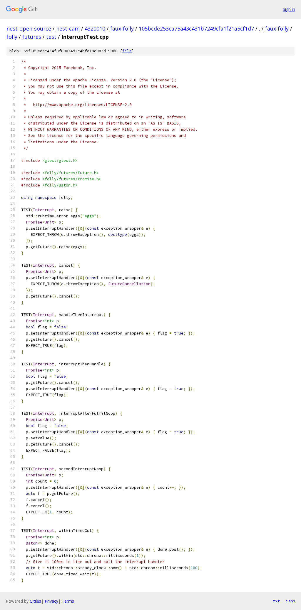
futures (31, 36)
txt (276, 601)
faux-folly (122, 28)
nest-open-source (28, 28)
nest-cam (68, 28)
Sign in (289, 9)
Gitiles (35, 601)
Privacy (51, 601)
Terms (68, 601)
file (127, 50)
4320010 (95, 28)
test (51, 36)
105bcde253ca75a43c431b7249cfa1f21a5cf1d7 (196, 28)
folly (11, 36)
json (290, 601)
